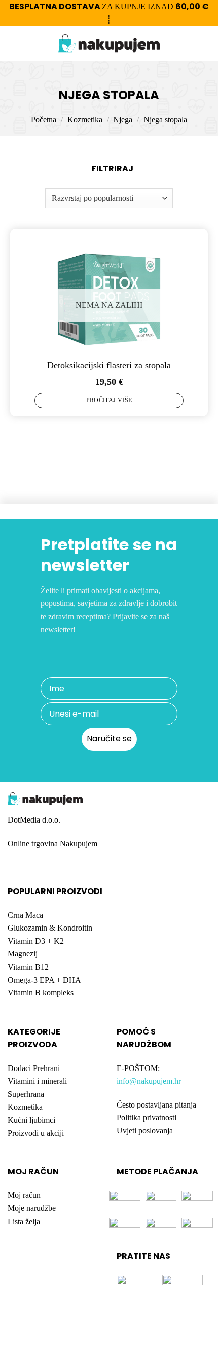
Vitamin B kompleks (41, 992)
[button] (14, 43)
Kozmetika (84, 119)
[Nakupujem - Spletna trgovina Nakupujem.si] (109, 43)
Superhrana (26, 1094)
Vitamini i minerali (37, 1081)
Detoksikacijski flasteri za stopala (109, 365)
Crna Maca (25, 915)
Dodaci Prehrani (34, 1068)
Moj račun (24, 1195)
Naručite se (109, 738)
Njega (122, 119)
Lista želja (24, 1221)
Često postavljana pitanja (156, 1104)
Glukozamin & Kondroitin (50, 927)
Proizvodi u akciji (36, 1133)
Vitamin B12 (28, 966)
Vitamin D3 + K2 (36, 941)
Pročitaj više (109, 400)
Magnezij (23, 953)
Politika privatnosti (146, 1117)
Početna (43, 119)
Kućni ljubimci (31, 1120)
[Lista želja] (188, 43)
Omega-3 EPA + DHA (44, 980)
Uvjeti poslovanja (145, 1130)
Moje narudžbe (32, 1208)
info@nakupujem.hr (149, 1081)
